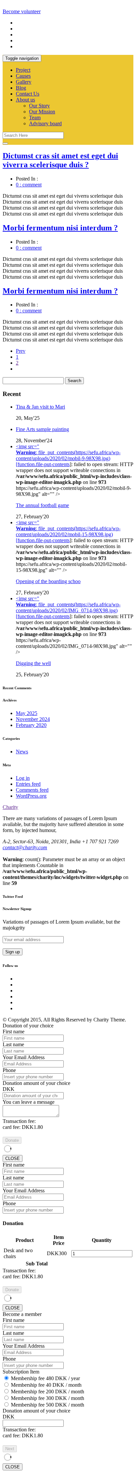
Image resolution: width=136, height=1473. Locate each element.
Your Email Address (24, 1057)
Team (35, 117)
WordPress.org (31, 796)
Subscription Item (21, 1371)
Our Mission (42, 111)
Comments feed (32, 790)
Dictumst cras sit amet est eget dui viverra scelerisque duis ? (60, 160)
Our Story (39, 105)
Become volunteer (22, 11)
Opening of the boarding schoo (48, 581)
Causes (23, 76)
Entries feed (28, 784)
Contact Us (27, 94)
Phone (9, 1070)
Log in (23, 778)
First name (13, 1031)
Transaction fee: (19, 1121)
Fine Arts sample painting (42, 429)
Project (23, 70)
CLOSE (12, 1158)
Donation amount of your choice (36, 1083)
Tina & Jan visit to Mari (40, 407)
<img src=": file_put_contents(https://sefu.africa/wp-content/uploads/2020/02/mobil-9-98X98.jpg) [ (68, 455)
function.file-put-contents (43, 464)
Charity (10, 807)
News (22, 751)
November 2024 (33, 719)
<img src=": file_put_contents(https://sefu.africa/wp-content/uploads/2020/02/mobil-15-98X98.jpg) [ (68, 531)
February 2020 (31, 725)
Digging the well (33, 663)
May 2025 (26, 713)
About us (25, 99)
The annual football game (42, 505)
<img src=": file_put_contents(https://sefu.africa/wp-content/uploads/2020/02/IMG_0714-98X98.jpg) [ (68, 607)
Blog (21, 88)
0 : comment (29, 184)
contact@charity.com (25, 847)
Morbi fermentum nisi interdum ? (60, 227)
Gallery (23, 82)
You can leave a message (28, 1102)
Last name (13, 1044)
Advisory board (45, 123)
